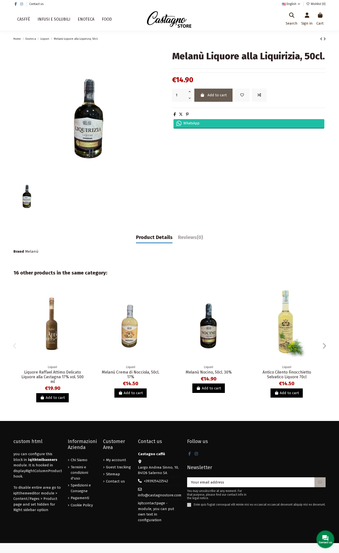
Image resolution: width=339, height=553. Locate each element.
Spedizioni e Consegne (81, 488)
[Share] (174, 114)
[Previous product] (321, 39)
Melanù (31, 251)
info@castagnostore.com (159, 495)
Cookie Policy (82, 505)
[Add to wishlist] (242, 95)
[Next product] (324, 39)
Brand (18, 251)
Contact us (36, 4)
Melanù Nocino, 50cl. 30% (209, 372)
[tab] (190, 239)
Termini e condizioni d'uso (79, 473)
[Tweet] (181, 114)
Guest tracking (118, 467)
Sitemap (113, 474)
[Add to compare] (259, 95)
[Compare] (84, 303)
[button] (15, 346)
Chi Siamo (79, 460)
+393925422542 (156, 481)
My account (116, 460)
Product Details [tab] (154, 237)
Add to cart (217, 95)
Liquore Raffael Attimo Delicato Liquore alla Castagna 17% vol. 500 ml (52, 377)
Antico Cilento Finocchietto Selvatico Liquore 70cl (287, 374)
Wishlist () (318, 4)
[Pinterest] (187, 114)
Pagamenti (80, 498)
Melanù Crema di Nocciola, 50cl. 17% (130, 374)
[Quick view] (84, 311)
